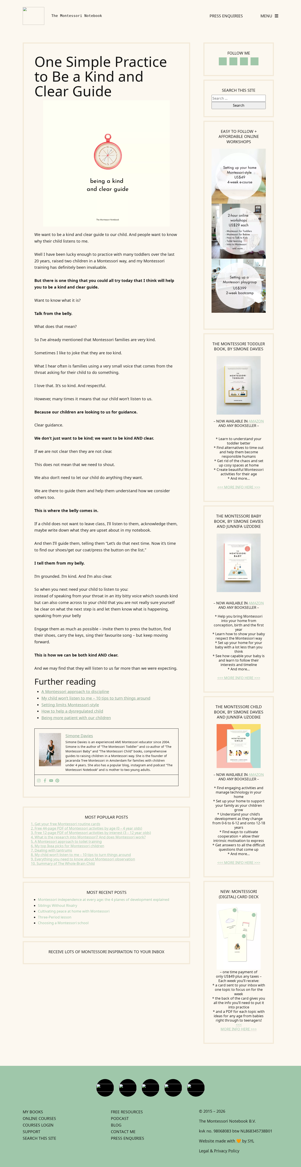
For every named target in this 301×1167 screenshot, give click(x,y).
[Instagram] (39, 780)
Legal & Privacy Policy (219, 1150)
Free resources (127, 1111)
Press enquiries (127, 1138)
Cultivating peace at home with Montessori (74, 911)
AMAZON (256, 421)
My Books (33, 1111)
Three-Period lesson (54, 917)
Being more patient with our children (76, 717)
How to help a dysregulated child (72, 711)
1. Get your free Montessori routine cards (65, 823)
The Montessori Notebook (76, 16)
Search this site (39, 1138)
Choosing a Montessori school (63, 922)
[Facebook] (45, 780)
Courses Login (38, 1125)
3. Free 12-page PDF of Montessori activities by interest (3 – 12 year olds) (91, 832)
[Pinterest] (57, 780)
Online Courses (39, 1118)
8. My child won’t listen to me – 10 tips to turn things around (81, 854)
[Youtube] (51, 780)
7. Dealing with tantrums (51, 850)
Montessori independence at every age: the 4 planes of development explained (103, 899)
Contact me (123, 1131)
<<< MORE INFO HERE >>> (238, 487)
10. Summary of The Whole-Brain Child (63, 863)
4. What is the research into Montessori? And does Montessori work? (88, 837)
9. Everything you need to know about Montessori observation (83, 859)
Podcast (120, 1118)
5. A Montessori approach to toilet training (66, 841)
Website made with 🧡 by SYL (226, 1140)
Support (31, 1131)
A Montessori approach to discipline (75, 691)
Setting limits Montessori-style (70, 704)
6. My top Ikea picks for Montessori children (67, 845)
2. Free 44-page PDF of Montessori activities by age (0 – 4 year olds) (86, 828)
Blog (116, 1125)
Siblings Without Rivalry (57, 905)
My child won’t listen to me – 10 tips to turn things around (95, 698)
